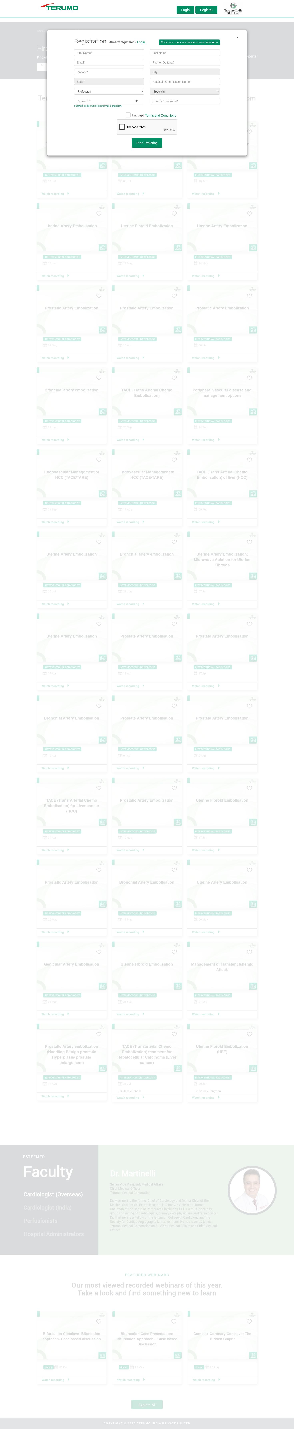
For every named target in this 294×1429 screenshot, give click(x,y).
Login (185, 9)
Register (206, 9)
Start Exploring (147, 143)
